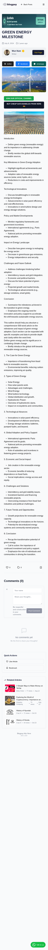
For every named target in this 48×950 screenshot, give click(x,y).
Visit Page (38, 52)
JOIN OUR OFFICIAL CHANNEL (19, 98)
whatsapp (40, 64)
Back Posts (28, 4)
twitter (9, 64)
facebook (24, 64)
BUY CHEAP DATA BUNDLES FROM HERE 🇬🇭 (24, 105)
